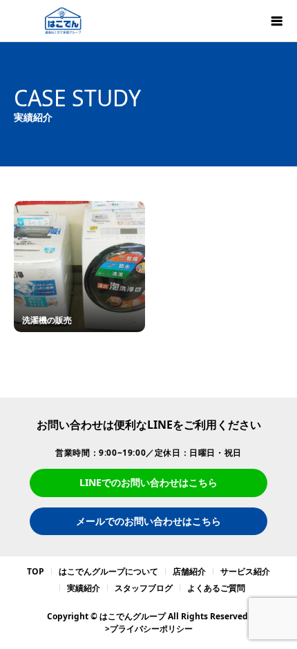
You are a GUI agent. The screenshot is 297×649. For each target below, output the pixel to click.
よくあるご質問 (216, 588)
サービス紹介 (245, 571)
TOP (35, 571)
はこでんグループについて (108, 571)
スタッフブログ (144, 588)
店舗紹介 (189, 571)
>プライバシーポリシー (149, 629)
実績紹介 (83, 588)
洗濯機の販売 (47, 320)
